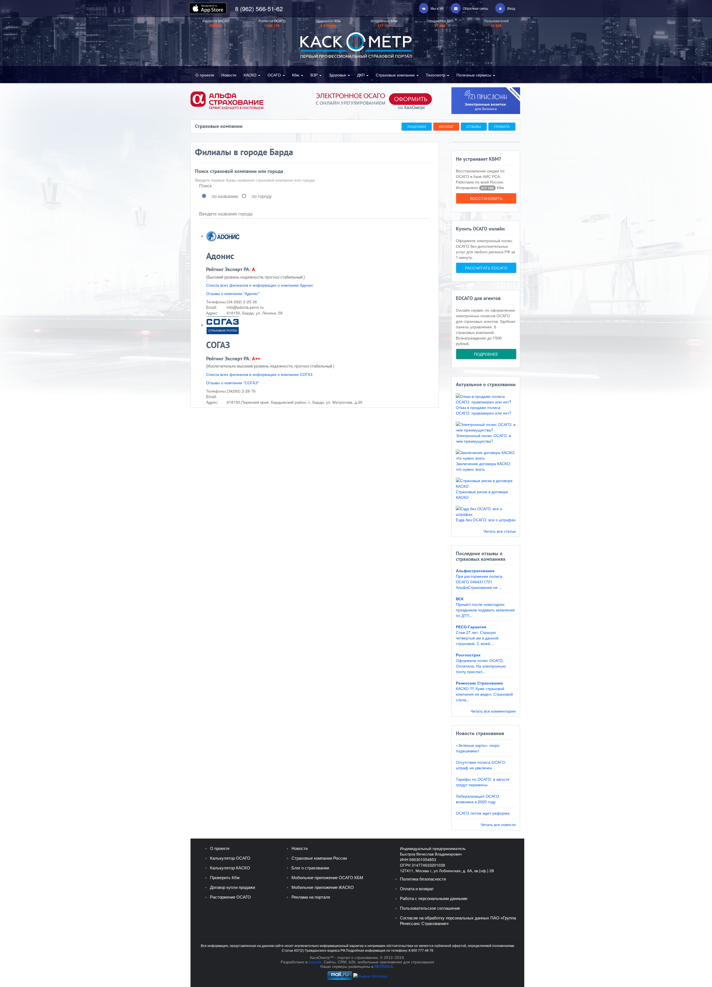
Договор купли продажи (232, 887)
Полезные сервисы (474, 75)
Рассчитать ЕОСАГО (486, 268)
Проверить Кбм (224, 877)
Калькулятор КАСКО (230, 868)
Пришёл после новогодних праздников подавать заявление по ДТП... (485, 609)
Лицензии (416, 126)
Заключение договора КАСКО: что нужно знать (483, 466)
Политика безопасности (423, 879)
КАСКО (251, 75)
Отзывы (473, 126)
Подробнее (486, 354)
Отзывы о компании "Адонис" (232, 293)
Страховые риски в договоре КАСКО (482, 494)
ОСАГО (275, 75)
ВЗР (314, 75)
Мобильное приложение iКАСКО (322, 887)
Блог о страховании (310, 868)
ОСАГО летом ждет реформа (483, 813)
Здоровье (338, 75)
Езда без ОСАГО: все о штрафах (486, 519)
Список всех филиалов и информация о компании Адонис (259, 285)
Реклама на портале (310, 897)
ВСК (460, 598)
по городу (262, 196)
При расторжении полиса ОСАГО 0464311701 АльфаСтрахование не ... (479, 581)
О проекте (205, 75)
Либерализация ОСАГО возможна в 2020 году (477, 798)
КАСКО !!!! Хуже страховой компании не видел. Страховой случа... (484, 694)
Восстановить (486, 198)
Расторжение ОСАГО (230, 897)
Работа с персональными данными (433, 898)
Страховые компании (396, 75)
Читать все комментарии (493, 711)
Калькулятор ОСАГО (230, 858)
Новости (228, 75)
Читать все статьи (499, 531)
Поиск (205, 186)
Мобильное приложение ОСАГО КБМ (327, 877)
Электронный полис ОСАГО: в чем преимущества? (483, 438)
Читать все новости (498, 824)
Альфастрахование (475, 570)
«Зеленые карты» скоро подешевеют (478, 747)
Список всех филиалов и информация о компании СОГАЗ (259, 374)
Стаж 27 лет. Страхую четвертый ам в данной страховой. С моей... (477, 637)
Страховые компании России (319, 858)
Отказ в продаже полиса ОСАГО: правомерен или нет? (483, 410)
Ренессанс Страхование (479, 683)
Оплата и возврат (417, 888)
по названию (225, 196)
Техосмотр (436, 75)
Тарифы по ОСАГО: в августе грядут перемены (483, 781)
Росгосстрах (468, 655)
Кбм (296, 75)
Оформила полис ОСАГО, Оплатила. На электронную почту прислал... (481, 666)
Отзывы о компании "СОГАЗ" (232, 382)
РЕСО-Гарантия (471, 626)
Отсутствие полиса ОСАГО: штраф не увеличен (481, 764)
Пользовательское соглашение (430, 908)
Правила (502, 126)
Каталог (446, 126)
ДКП (361, 75)
